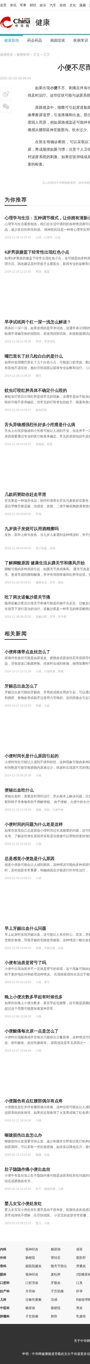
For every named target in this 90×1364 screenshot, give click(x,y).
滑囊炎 (81, 1266)
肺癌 (54, 1316)
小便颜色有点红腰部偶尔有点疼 (34, 1101)
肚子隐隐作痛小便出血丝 (27, 1169)
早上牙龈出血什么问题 (25, 928)
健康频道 (6, 54)
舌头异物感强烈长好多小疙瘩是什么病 (40, 424)
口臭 (79, 1283)
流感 (54, 1299)
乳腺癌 (81, 1316)
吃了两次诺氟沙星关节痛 (27, 597)
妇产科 (5, 1291)
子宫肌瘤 (57, 1291)
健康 (42, 22)
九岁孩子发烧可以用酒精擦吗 (32, 528)
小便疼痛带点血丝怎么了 (27, 652)
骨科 (3, 1266)
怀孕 (79, 1291)
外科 (3, 1257)
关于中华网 (82, 1341)
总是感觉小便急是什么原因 (29, 858)
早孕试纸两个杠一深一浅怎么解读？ (38, 322)
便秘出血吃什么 (19, 790)
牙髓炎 (55, 1283)
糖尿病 (55, 1249)
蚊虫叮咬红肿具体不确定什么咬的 (36, 390)
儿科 (3, 1299)
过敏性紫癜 (33, 1299)
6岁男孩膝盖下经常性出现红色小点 (37, 252)
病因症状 (57, 40)
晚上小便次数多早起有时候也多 (34, 997)
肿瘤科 (5, 1316)
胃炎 (79, 1308)
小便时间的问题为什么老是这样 (34, 824)
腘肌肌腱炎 (33, 1266)
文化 (72, 5)
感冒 (79, 1249)
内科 (3, 1249)
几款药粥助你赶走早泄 (25, 494)
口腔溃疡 (31, 1283)
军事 (23, 5)
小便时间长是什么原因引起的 (32, 756)
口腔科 (5, 1283)
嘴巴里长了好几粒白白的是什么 (34, 356)
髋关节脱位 (59, 1266)
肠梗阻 (30, 1257)
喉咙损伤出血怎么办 (23, 1135)
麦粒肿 (55, 1274)
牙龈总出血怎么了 (21, 686)
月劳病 (30, 1291)
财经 (33, 5)
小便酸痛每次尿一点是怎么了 (32, 1031)
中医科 (5, 1308)
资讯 (13, 5)
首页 (3, 5)
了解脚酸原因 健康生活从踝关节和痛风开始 (45, 563)
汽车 (53, 5)
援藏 (82, 5)
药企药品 (34, 40)
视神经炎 (31, 1249)
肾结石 (55, 1257)
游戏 (63, 5)
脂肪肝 (81, 1257)
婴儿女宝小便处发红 (23, 1203)
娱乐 (43, 5)
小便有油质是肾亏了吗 (25, 962)
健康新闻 (11, 40)
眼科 (3, 1274)
